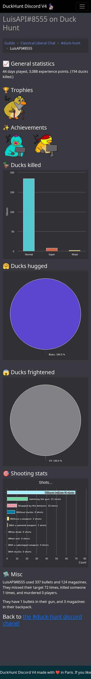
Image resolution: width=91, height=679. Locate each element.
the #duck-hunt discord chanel (42, 620)
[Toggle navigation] (82, 6)
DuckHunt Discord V (25, 6)
